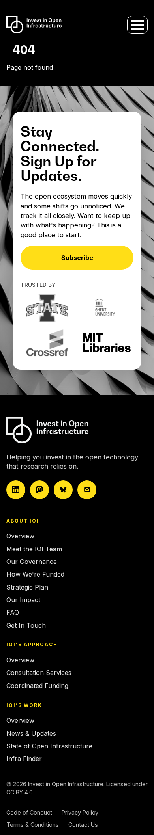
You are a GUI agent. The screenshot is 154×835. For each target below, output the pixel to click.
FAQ (12, 612)
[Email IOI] (86, 489)
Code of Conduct (29, 812)
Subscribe (77, 258)
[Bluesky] (63, 489)
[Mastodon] (39, 489)
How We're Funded (35, 574)
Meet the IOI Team (34, 549)
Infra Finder (24, 758)
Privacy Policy (80, 812)
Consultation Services (38, 673)
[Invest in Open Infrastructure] (74, 430)
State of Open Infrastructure (49, 746)
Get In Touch (26, 625)
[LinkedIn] (15, 489)
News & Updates (31, 733)
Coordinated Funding (37, 686)
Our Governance (31, 561)
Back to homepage (34, 82)
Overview (20, 536)
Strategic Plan (27, 587)
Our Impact (23, 600)
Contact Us (83, 824)
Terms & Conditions (32, 824)
